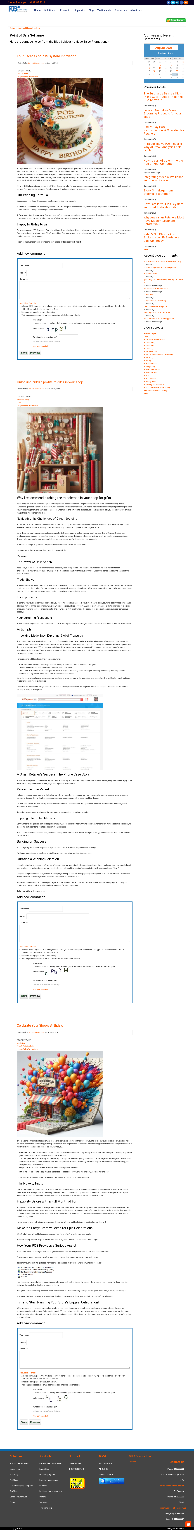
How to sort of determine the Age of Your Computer (163, 162)
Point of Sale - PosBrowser (50, 1463)
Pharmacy (14, 1474)
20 (165, 71)
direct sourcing (23, 400)
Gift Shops (14, 1491)
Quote (12, 1502)
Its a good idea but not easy (155, 300)
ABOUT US (103, 1469)
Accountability (149, 342)
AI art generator (150, 363)
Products (45, 1456)
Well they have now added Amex (157, 312)
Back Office (44, 1469)
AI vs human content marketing (157, 387)
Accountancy (149, 345)
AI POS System (150, 378)
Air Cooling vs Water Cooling (155, 390)
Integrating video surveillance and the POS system (163, 178)
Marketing (21, 1043)
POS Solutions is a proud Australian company (162, 261)
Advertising (148, 357)
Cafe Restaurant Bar (18, 1497)
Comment (24, 279)
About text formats (28, 303)
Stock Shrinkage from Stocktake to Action (158, 192)
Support (79, 10)
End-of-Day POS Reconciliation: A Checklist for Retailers (164, 130)
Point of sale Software (19, 1463)
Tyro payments (45, 1508)
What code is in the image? (45, 337)
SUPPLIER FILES (75, 1463)
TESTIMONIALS (105, 1463)
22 (177, 71)
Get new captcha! (40, 346)
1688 (146, 336)
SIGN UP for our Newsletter (140, 1456)
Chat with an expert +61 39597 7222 (26, 2)
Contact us (121, 10)
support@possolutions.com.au (172, 1508)
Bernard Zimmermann (36, 63)
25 (154, 74)
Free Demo (177, 20)
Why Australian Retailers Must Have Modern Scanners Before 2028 (164, 221)
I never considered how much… (156, 288)
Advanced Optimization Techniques (158, 354)
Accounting (148, 348)
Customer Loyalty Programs (21, 1486)
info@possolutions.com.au (172, 1486)
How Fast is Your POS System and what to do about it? (163, 205)
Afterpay (147, 360)
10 (149, 68)
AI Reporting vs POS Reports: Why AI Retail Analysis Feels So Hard (163, 147)
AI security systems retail (154, 384)
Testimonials (104, 10)
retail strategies (150, 333)
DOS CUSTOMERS (76, 1469)
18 (154, 71)
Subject (23, 273)
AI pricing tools (150, 381)
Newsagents (15, 1469)
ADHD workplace (150, 351)
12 (160, 68)
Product (64, 10)
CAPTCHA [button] (37, 320)
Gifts (19, 403)
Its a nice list (149, 294)
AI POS (146, 375)
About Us (135, 10)
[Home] (17, 8)
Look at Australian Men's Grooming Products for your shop (162, 113)
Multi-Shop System (47, 1474)
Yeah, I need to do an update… (156, 306)
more (146, 249)
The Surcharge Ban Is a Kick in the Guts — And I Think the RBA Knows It (163, 97)
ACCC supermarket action (154, 339)
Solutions (49, 10)
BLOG (102, 1456)
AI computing (149, 366)
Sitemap (132, 1462)
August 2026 (163, 47)
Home (37, 10)
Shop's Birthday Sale (25, 1046)
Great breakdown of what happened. (159, 318)
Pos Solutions (22, 74)
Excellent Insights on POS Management (160, 267)
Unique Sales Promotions (27, 77)
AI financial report (151, 372)
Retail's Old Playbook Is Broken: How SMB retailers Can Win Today (161, 237)
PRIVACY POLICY (106, 1474)
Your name (24, 265)
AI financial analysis (152, 369)
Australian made (150, 273)
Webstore (43, 1502)
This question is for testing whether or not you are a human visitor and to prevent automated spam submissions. (74, 333)
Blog (91, 10)
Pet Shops (14, 1480)
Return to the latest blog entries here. (25, 28)
